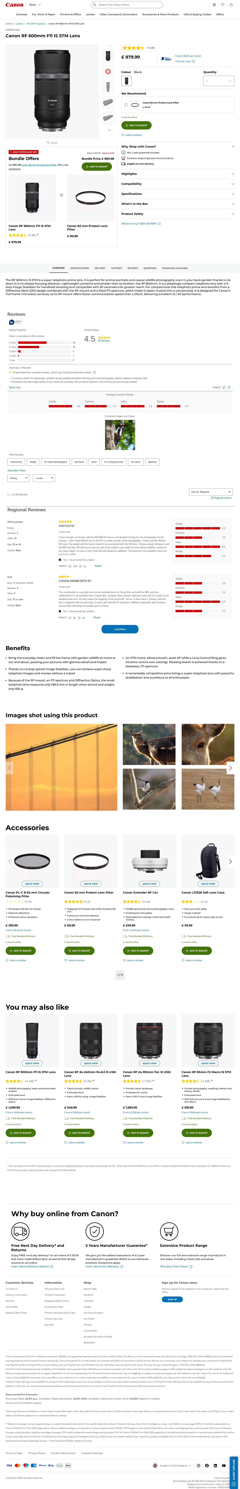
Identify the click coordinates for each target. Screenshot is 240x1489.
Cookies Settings (92, 1453)
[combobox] (127, 4)
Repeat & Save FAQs (16, 1312)
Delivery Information (17, 1294)
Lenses (19, 23)
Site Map (49, 1324)
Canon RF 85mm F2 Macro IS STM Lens (206, 1073)
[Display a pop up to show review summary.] (38, 235)
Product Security (54, 1318)
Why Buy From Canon (174, 1266)
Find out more (183, 61)
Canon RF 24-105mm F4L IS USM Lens (147, 1073)
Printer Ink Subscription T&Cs (60, 1312)
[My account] (214, 5)
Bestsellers (89, 1342)
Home (9, 23)
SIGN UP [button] (172, 1299)
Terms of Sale (14, 1453)
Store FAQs (12, 1306)
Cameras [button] (21, 14)
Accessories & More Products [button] (160, 14)
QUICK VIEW (32, 883)
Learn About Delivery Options (30, 1266)
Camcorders (90, 1330)
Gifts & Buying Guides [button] (197, 14)
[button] (126, 81)
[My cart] (231, 5)
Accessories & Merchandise (98, 1336)
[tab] (59, 268)
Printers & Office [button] (70, 14)
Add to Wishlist (134, 135)
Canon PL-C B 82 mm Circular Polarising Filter (28, 894)
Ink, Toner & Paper (93, 1312)
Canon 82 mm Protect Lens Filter (161, 102)
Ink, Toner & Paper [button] (43, 14)
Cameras (88, 1300)
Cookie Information (63, 1453)
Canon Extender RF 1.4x (140, 892)
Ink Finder (89, 1318)
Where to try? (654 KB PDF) (139, 223)
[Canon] (14, 5)
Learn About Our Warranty (102, 1266)
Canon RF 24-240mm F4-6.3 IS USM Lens (90, 1073)
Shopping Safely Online (57, 1300)
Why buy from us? (54, 1289)
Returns (10, 1300)
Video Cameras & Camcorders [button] (118, 14)
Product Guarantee (55, 1294)
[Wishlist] (223, 5)
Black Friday (90, 1289)
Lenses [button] (90, 14)
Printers (88, 1324)
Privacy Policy (37, 1453)
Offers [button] (220, 14)
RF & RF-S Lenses (36, 23)
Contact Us (12, 1289)
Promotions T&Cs (54, 1306)
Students (88, 1294)
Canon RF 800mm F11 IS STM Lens (31, 1072)
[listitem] (108, 56)
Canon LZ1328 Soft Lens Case (203, 892)
